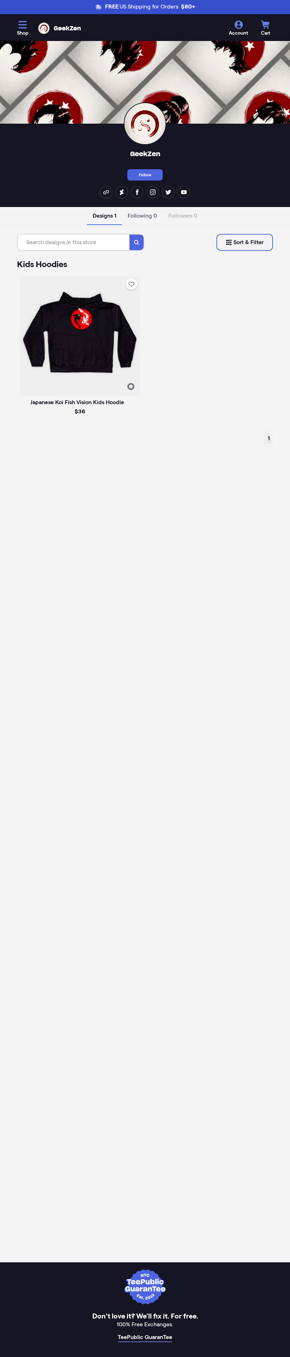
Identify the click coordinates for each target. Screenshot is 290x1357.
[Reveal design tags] (130, 386)
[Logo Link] (44, 28)
